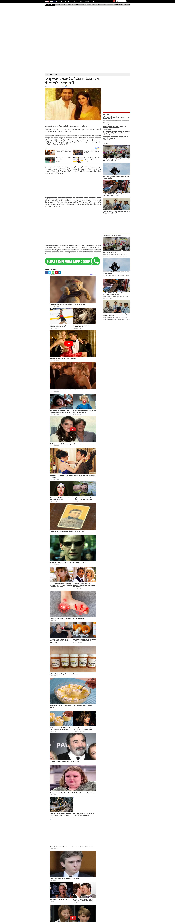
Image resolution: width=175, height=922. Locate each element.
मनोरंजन (51, 74)
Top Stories (106, 114)
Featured (105, 143)
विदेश (69, 1)
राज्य (74, 1)
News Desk (48, 86)
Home (47, 74)
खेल (93, 1)
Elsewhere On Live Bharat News (112, 235)
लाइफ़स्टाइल (87, 1)
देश (65, 1)
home (60, 1)
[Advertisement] (86, 47)
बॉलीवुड (56, 74)
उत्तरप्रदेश (80, 1)
